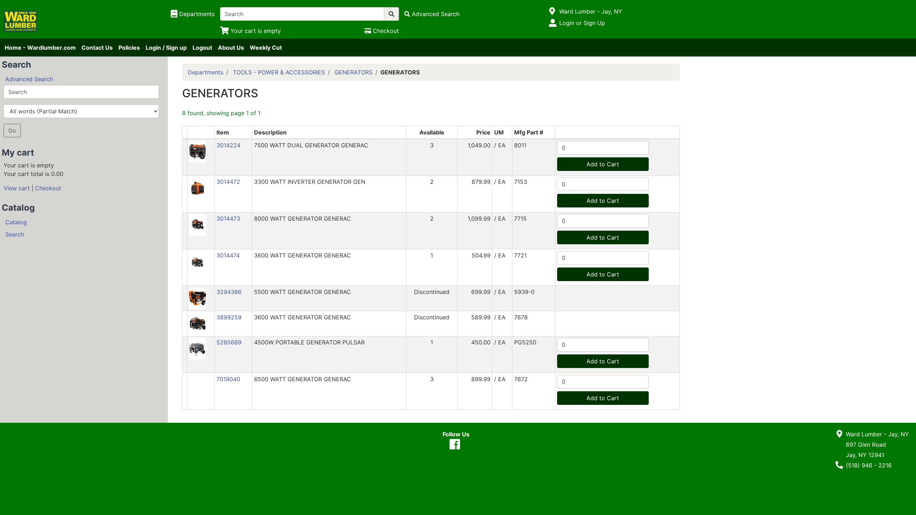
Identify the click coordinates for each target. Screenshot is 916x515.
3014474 (228, 255)
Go (12, 130)
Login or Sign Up (582, 22)
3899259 (229, 317)
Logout (202, 47)
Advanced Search (29, 79)
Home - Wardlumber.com (40, 47)
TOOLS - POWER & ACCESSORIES (279, 72)
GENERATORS (353, 72)
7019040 (228, 379)
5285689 (229, 342)
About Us (231, 47)
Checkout (48, 188)
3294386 (229, 291)
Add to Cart (602, 164)
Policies (129, 47)
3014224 (228, 145)
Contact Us (97, 47)
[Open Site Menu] (552, 11)
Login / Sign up (166, 47)
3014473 (228, 218)
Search (14, 234)
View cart (17, 188)
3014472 (228, 181)
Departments (205, 72)
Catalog (16, 222)
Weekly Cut (266, 47)
